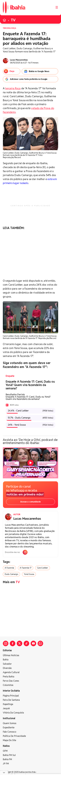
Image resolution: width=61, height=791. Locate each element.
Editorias (7, 650)
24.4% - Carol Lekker (30, 410)
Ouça (12, 71)
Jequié (6, 708)
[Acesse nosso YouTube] (33, 643)
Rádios (6, 745)
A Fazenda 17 (25, 568)
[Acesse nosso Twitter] (19, 643)
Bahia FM (7, 759)
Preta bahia (8, 676)
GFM (5, 750)
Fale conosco (9, 731)
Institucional (9, 718)
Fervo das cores (11, 680)
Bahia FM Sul (9, 755)
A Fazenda (9, 568)
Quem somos (9, 723)
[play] (30, 463)
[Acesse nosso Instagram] (5, 643)
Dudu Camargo (11, 574)
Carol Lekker (42, 568)
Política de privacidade (14, 736)
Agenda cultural (11, 672)
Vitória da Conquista (13, 712)
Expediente (8, 727)
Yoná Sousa (29, 574)
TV (13, 20)
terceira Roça (13, 88)
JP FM (6, 763)
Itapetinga (8, 704)
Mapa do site (9, 740)
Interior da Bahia (11, 690)
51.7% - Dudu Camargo (30, 417)
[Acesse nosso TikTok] (26, 643)
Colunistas (8, 685)
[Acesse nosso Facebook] (12, 643)
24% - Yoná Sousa (30, 424)
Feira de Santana (11, 699)
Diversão (7, 668)
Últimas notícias (11, 655)
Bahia (5, 659)
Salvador (7, 663)
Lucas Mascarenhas (27, 519)
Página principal (11, 695)
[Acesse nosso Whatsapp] (40, 643)
